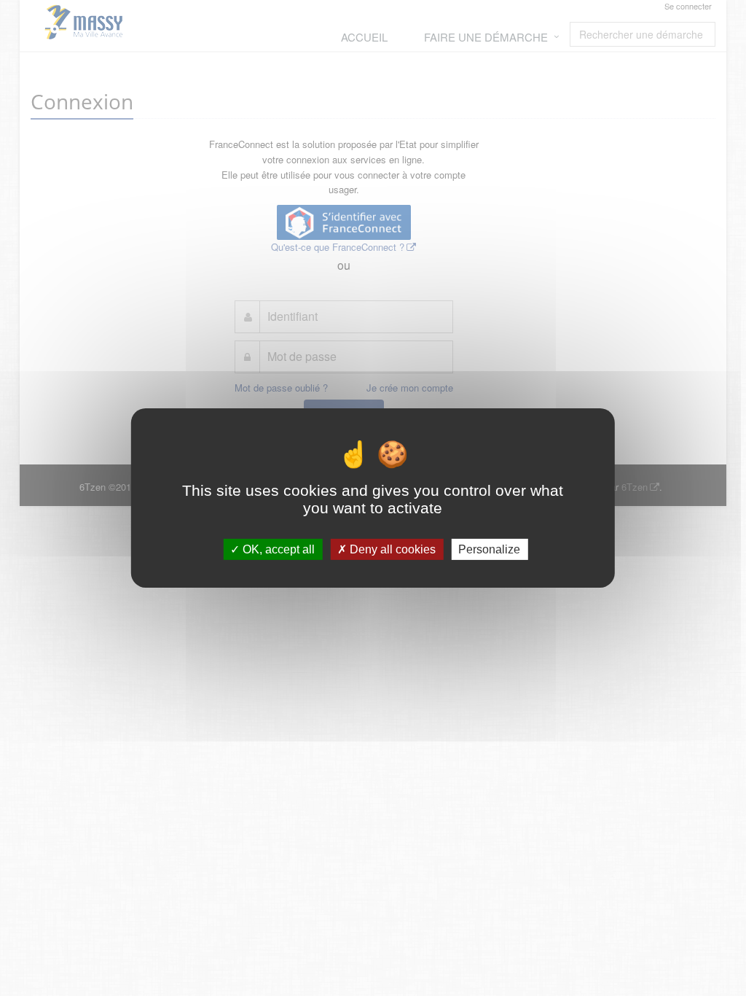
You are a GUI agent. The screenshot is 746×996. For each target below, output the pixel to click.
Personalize (489, 549)
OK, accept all (277, 549)
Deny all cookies (391, 549)
